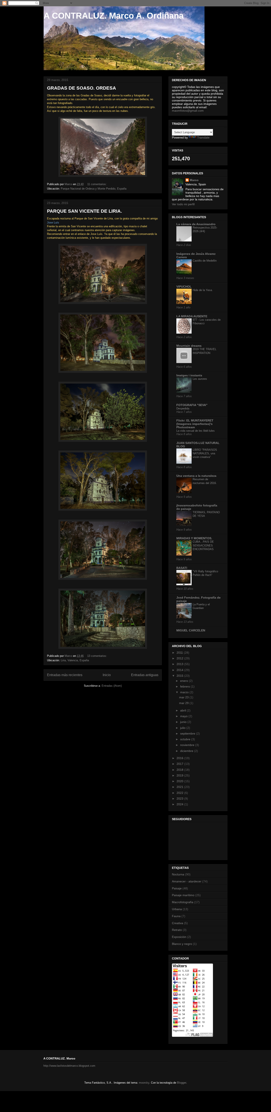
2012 (180, 658)
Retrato (177, 930)
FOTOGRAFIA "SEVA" (191, 405)
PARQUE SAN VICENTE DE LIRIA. (84, 211)
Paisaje (177, 888)
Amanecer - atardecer (186, 881)
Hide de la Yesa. (203, 290)
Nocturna (178, 874)
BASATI (181, 568)
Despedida (182, 408)
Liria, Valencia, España (75, 660)
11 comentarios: (97, 184)
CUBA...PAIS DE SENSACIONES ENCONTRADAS (203, 545)
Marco (194, 180)
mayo (184, 716)
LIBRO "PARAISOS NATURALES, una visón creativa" (205, 453)
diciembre (187, 751)
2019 (180, 775)
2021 (180, 787)
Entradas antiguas (144, 675)
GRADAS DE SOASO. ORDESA (81, 88)
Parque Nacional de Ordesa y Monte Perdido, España (93, 188)
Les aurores (200, 378)
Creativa (177, 923)
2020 (180, 781)
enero (184, 680)
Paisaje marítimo (183, 895)
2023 (180, 798)
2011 (180, 652)
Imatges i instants (189, 375)
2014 (180, 670)
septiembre (188, 733)
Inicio (107, 675)
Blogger (181, 1082)
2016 (180, 758)
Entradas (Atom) (112, 685)
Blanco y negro (182, 944)
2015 (180, 675)
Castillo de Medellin (205, 260)
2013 (180, 664)
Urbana (177, 909)
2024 (180, 804)
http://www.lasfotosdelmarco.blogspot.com (69, 1065)
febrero (185, 686)
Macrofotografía (182, 902)
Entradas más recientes (64, 675)
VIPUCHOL (184, 286)
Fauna (176, 916)
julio (183, 727)
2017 (180, 763)
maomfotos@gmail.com (188, 110)
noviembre (187, 745)
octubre (185, 739)
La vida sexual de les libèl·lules (195, 430)
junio (183, 722)
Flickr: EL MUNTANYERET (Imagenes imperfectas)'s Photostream (194, 424)
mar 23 (184, 697)
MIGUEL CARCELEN (190, 630)
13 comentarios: (97, 655)
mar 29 (184, 703)
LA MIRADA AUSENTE (191, 316)
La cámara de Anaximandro (196, 224)
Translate (203, 137)
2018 (180, 769)
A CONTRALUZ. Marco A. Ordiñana (114, 15)
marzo (184, 692)
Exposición (179, 937)
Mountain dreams (189, 345)
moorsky (144, 1082)
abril (183, 710)
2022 (180, 792)
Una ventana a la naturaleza (196, 475)
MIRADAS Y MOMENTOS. (194, 538)
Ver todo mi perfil (183, 204)
